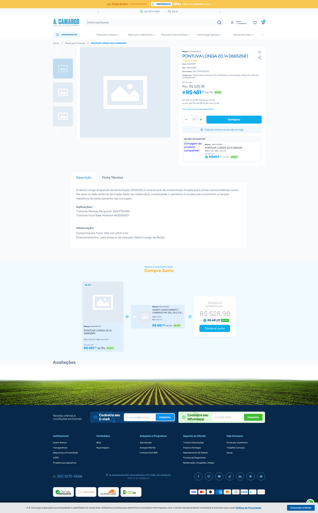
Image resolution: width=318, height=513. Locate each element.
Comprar (234, 119)
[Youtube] (219, 476)
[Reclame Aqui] (131, 492)
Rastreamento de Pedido (195, 453)
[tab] (83, 177)
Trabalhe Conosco (236, 448)
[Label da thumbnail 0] (63, 69)
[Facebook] (198, 476)
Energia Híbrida (148, 448)
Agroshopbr (146, 442)
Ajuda (230, 453)
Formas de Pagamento (194, 458)
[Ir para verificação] (255, 23)
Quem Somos (60, 442)
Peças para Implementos (140, 34)
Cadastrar (165, 417)
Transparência (60, 448)
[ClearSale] (86, 492)
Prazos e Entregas (192, 448)
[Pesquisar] (219, 23)
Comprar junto (215, 328)
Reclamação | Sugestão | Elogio (198, 463)
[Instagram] (209, 476)
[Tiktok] (230, 476)
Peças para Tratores (106, 34)
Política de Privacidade (248, 507)
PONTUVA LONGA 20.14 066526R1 (108, 43)
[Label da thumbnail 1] (63, 92)
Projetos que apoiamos (64, 463)
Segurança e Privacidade (65, 453)
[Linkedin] (240, 476)
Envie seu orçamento (237, 442)
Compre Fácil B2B (149, 453)
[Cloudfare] (108, 492)
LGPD (56, 458)
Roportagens (102, 448)
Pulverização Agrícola (208, 34)
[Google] (63, 492)
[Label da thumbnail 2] (63, 116)
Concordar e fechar (300, 507)
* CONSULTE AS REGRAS (137, 4)
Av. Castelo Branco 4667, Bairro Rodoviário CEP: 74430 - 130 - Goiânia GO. (140, 475)
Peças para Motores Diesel (174, 34)
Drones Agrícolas (241, 34)
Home (56, 43)
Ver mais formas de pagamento (198, 109)
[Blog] (251, 476)
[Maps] (261, 476)
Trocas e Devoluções (193, 442)
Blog (98, 442)
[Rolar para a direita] (262, 34)
